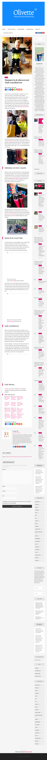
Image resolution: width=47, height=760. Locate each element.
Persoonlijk (37, 541)
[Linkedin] (10, 90)
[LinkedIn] (40, 33)
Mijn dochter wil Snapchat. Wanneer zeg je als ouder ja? (42, 229)
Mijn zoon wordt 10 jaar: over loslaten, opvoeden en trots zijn (41, 303)
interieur (36, 520)
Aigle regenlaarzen (24, 106)
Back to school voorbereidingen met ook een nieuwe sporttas (13, 404)
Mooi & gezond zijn (38, 531)
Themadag (37, 549)
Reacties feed (37, 673)
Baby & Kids (41, 139)
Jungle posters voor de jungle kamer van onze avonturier (7, 404)
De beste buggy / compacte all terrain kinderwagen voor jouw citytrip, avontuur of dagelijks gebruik (41, 323)
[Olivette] (23, 13)
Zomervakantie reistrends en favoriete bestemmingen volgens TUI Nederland (41, 270)
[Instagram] (38, 33)
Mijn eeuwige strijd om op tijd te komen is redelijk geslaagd (20, 404)
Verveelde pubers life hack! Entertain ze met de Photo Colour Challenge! (41, 437)
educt (36, 512)
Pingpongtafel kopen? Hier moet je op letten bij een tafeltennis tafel (41, 372)
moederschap (37, 529)
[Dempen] (42, 188)
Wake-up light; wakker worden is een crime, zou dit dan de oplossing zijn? (7, 416)
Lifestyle (36, 526)
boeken (40, 120)
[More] (21, 90)
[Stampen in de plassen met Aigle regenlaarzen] (17, 55)
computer (37, 693)
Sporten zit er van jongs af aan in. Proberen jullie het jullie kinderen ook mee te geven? (14, 416)
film (36, 515)
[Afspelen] (35, 188)
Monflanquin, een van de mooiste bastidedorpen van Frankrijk (41, 399)
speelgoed (37, 546)
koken (36, 523)
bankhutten (10, 140)
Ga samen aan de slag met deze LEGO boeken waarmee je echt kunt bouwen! (41, 128)
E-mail (4, 491)
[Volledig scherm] (43, 188)
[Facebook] (36, 33)
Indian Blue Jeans (10, 321)
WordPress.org (38, 676)
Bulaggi (14, 280)
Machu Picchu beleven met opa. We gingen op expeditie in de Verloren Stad (41, 354)
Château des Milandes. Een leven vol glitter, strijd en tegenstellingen (42, 410)
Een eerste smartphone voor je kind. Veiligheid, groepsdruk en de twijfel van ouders (41, 339)
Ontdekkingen (20, 29)
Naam (3, 486)
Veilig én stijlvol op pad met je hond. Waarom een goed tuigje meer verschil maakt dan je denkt (41, 424)
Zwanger (36, 560)
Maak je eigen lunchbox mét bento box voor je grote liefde (41, 143)
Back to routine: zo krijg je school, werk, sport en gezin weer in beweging (41, 216)
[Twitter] (8, 90)
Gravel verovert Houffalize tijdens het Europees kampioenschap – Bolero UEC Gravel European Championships (42, 250)
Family (3, 29)
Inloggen (36, 668)
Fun (35, 518)
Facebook (20, 388)
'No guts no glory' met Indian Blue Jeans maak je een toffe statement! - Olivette (19, 456)
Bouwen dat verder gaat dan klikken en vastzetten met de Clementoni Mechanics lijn (41, 386)
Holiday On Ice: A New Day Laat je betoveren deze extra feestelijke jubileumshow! (41, 159)
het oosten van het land (11, 214)
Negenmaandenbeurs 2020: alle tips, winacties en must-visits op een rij (20, 416)
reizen (36, 544)
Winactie (38, 29)
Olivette (6, 77)
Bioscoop (37, 504)
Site (3, 495)
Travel (36, 552)
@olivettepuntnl (28, 751)
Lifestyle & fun (11, 29)
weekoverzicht (38, 738)
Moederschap (30, 29)
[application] (39, 186)
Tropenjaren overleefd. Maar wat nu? (42, 292)
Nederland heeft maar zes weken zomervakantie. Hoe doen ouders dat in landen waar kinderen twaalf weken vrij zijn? (41, 453)
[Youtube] (44, 33)
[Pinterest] (42, 33)
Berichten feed (38, 670)
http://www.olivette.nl (16, 432)
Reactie (4, 469)
